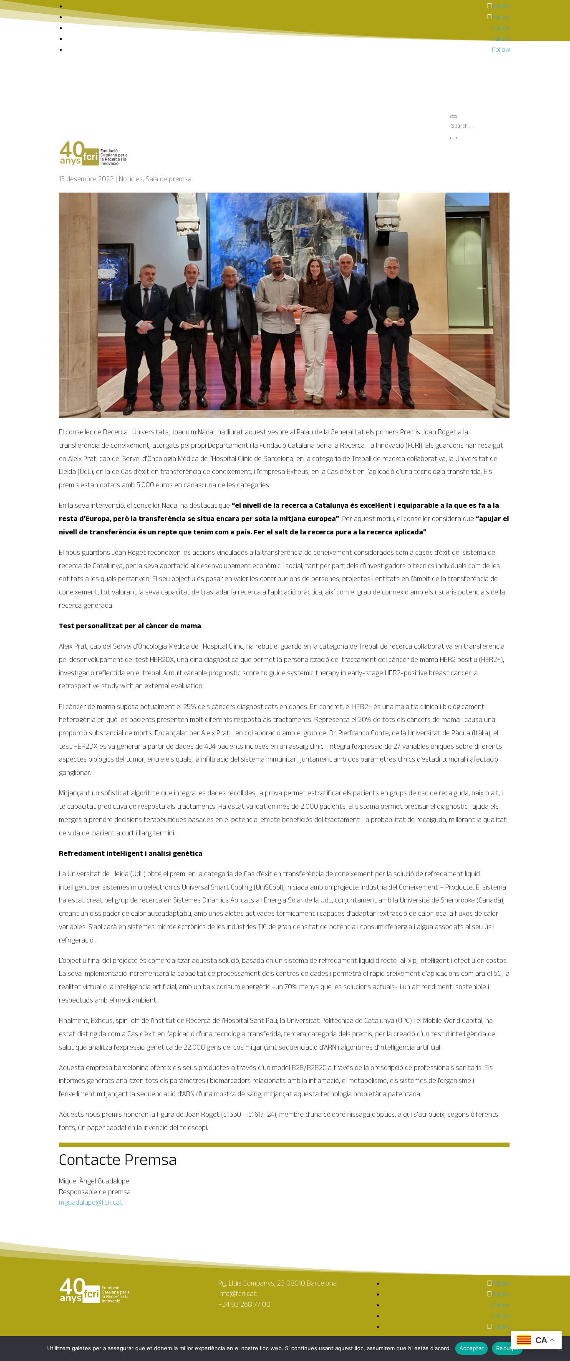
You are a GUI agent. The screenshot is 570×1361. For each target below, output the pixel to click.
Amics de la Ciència (483, 96)
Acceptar (471, 1348)
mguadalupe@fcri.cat (91, 1202)
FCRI (463, 76)
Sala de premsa (479, 89)
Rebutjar (507, 1348)
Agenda (468, 82)
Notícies (131, 179)
